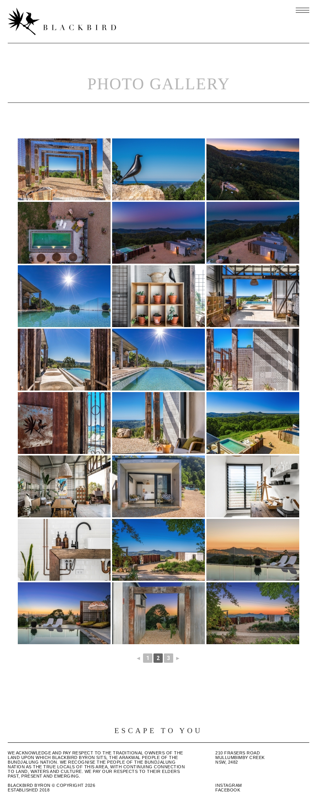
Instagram (228, 785)
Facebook (227, 790)
